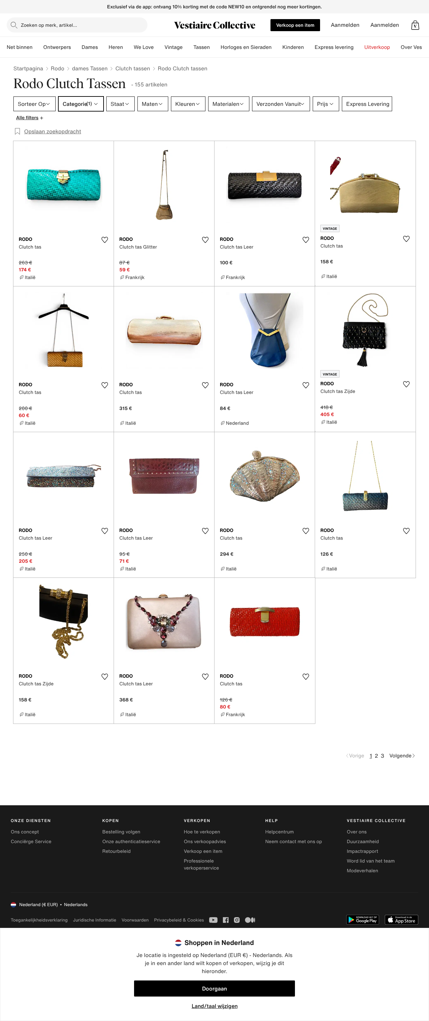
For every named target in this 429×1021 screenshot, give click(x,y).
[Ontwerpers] (76, 47)
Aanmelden (345, 24)
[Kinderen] (309, 47)
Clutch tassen (132, 68)
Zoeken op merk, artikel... (49, 24)
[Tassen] (215, 47)
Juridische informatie (94, 920)
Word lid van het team (371, 861)
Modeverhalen (362, 870)
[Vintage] (188, 47)
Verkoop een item (295, 24)
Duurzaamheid (363, 841)
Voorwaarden (135, 920)
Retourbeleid (116, 851)
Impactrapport (362, 851)
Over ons (357, 831)
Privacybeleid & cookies (179, 920)
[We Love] (159, 47)
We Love (144, 47)
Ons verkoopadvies (205, 841)
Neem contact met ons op (293, 841)
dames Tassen (90, 68)
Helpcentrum (279, 831)
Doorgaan (214, 988)
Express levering (334, 47)
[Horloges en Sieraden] (277, 47)
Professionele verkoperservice (201, 865)
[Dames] (103, 47)
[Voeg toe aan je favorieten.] (105, 240)
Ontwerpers (57, 47)
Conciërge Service (31, 841)
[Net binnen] (38, 47)
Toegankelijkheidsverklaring (39, 920)
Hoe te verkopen (202, 831)
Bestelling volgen (121, 831)
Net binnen (20, 47)
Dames (90, 47)
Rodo (57, 68)
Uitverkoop (377, 47)
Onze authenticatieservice (131, 841)
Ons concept (25, 831)
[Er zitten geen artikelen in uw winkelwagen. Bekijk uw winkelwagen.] (415, 25)
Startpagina (28, 68)
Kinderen (293, 47)
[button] (415, 25)
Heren (116, 47)
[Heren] (128, 47)
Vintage (174, 47)
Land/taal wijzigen (215, 1006)
